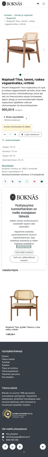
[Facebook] (5, 181)
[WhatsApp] (27, 181)
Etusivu (5, 356)
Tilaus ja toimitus (10, 368)
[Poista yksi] (5, 134)
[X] (13, 181)
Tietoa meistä (8, 359)
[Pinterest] (34, 181)
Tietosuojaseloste (10, 371)
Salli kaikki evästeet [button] (24, 252)
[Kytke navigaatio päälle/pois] (43, 3)
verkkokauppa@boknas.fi (18, 437)
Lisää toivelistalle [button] (12, 140)
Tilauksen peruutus (11, 374)
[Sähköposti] (42, 181)
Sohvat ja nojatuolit (23, 15)
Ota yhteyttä (8, 377)
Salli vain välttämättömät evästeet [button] (24, 259)
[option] (24, 310)
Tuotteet (8, 15)
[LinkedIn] (20, 181)
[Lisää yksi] (15, 134)
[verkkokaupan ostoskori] (37, 3)
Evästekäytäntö (24, 246)
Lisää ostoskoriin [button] (31, 134)
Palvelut (5, 365)
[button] (4, 49)
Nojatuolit (11, 18)
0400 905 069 (12, 440)
